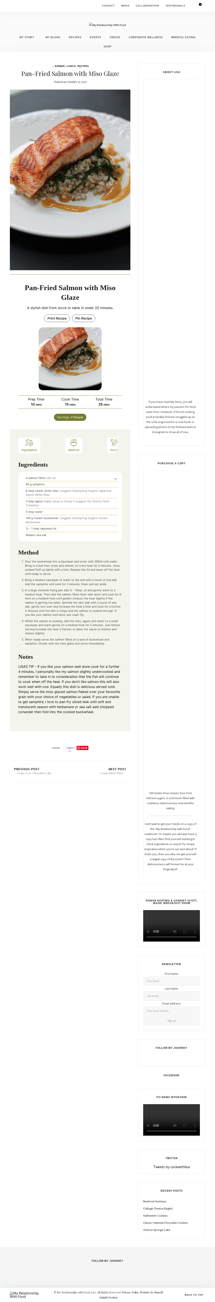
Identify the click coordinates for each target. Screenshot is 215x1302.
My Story (27, 37)
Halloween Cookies (155, 1215)
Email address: (171, 1003)
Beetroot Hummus (154, 1201)
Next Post (113, 771)
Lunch (71, 66)
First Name (171, 974)
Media (125, 5)
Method (73, 450)
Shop (107, 46)
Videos (115, 37)
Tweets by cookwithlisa (171, 1167)
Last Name (171, 988)
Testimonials (175, 5)
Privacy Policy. (131, 1292)
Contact (108, 5)
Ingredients (29, 450)
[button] (115, 478)
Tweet (70, 748)
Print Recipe (57, 318)
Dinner (60, 66)
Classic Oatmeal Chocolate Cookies (165, 1223)
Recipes (75, 37)
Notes (114, 450)
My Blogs (53, 37)
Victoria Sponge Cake (156, 1230)
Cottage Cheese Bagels (158, 1208)
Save (84, 747)
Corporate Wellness (146, 37)
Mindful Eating (183, 37)
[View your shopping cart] (198, 6)
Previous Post (33, 771)
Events (95, 37)
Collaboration (147, 5)
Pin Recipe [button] (83, 318)
